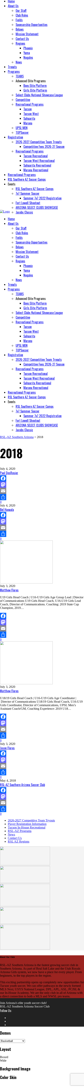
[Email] (42, 491)
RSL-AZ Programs (19, 831)
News (11, 834)
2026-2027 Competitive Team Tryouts (31, 820)
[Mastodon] (42, 484)
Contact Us (15, 838)
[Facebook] (42, 478)
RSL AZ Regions (18, 841)
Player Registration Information (27, 824)
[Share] (42, 497)
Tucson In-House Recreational (26, 827)
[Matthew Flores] (42, 562)
